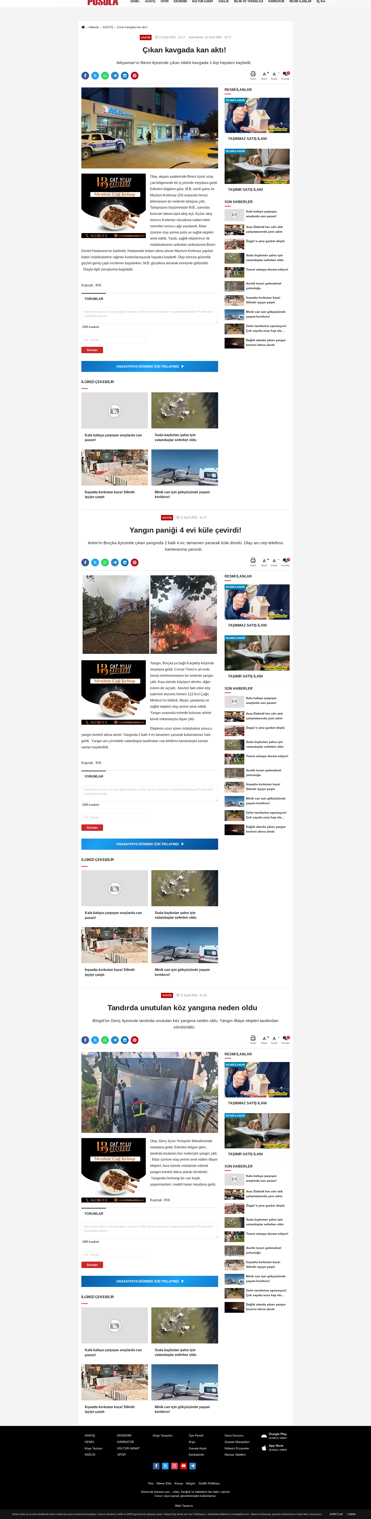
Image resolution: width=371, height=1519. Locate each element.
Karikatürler (196, 1454)
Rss (151, 1483)
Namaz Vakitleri (235, 1454)
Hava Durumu (234, 1435)
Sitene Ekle (164, 1483)
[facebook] (85, 75)
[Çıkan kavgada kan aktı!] (149, 127)
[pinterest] (134, 75)
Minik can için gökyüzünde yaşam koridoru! (182, 494)
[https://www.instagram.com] (174, 1466)
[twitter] (95, 75)
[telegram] (115, 75)
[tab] (93, 298)
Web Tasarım (184, 1505)
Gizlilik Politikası (209, 1483)
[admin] (192, 1466)
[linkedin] (125, 75)
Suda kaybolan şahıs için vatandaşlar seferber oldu (175, 437)
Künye (179, 1483)
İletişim (190, 1483)
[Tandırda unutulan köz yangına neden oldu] (149, 1092)
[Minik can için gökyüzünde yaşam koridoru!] (184, 467)
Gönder (92, 350)
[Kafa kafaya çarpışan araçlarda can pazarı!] (114, 410)
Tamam (351, 1514)
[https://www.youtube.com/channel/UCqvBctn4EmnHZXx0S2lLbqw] (183, 1466)
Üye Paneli (196, 1435)
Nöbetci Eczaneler (237, 1448)
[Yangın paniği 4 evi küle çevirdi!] (149, 614)
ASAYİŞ (90, 1435)
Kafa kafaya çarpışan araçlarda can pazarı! (113, 437)
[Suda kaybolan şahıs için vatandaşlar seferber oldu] (184, 410)
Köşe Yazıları (93, 1448)
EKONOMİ (124, 1435)
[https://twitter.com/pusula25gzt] (165, 1466)
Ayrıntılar (336, 1514)
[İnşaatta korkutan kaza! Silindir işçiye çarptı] (114, 467)
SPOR (121, 1454)
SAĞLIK (90, 1454)
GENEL (90, 1442)
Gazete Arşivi (198, 1448)
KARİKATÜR (125, 1442)
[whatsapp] (105, 75)
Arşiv (192, 1442)
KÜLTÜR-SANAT (128, 1448)
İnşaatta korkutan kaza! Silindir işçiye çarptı (110, 494)
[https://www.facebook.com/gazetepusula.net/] (156, 1466)
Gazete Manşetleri (237, 1442)
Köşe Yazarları (163, 1435)
